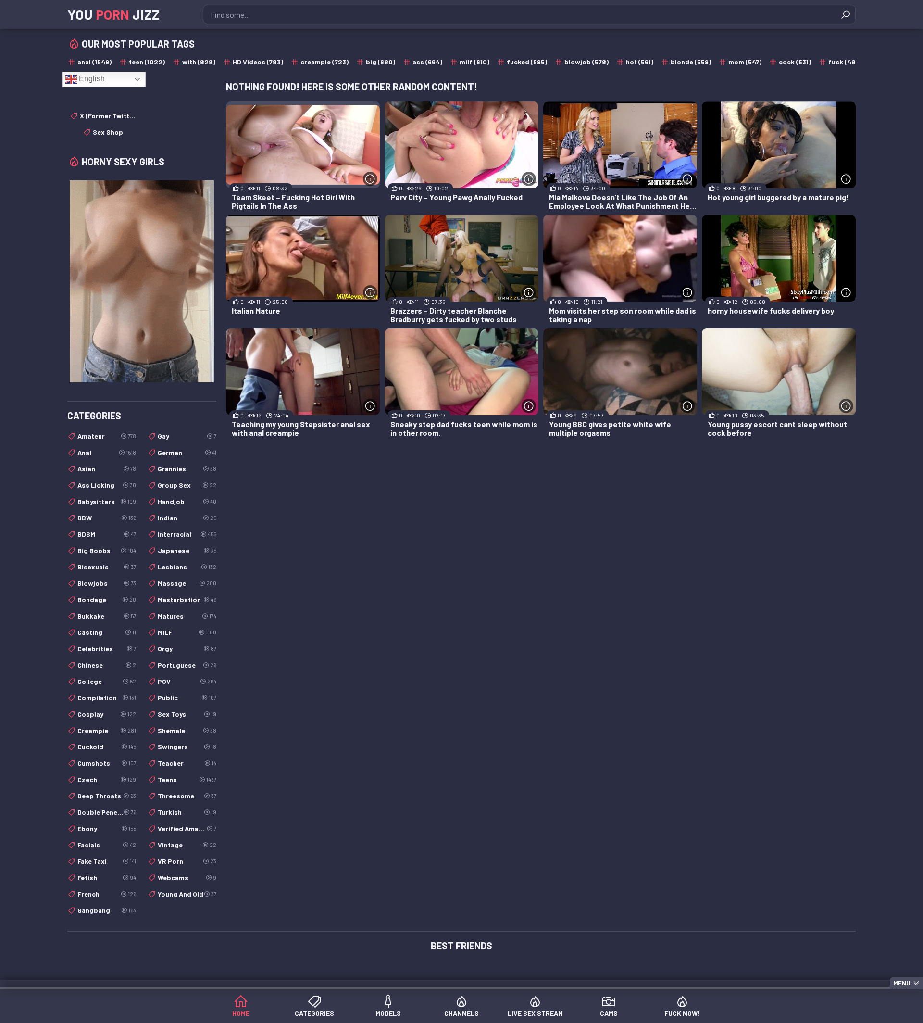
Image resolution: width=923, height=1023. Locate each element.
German (187, 452)
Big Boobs (106, 550)
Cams (609, 1013)
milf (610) (474, 62)
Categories (314, 1013)
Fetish (106, 877)
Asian (106, 469)
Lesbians (187, 567)
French (106, 894)
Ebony (106, 828)
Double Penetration (106, 812)
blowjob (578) (586, 62)
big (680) (380, 62)
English (91, 79)
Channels (461, 1013)
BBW (106, 518)
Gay (187, 436)
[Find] (845, 14)
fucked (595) (527, 62)
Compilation (106, 698)
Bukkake (106, 616)
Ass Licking (106, 485)
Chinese (106, 665)
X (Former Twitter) (108, 116)
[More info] (370, 179)
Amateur (106, 436)
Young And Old (187, 894)
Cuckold (106, 747)
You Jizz (113, 14)
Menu (902, 983)
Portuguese (187, 665)
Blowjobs (106, 583)
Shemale (187, 730)
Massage (187, 583)
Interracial (187, 534)
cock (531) (795, 62)
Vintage (187, 845)
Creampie (106, 730)
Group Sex (187, 485)
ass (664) (427, 62)
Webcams (187, 877)
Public (187, 698)
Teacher (187, 763)
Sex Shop (108, 132)
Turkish (187, 812)
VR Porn (187, 861)
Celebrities (106, 648)
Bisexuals (106, 567)
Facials (106, 845)
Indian (187, 518)
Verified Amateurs (187, 828)
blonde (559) (691, 62)
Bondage (106, 599)
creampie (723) (324, 62)
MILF (187, 632)
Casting (106, 632)
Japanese (187, 550)
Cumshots (106, 763)
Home (240, 1013)
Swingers (187, 747)
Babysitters (106, 501)
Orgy (187, 648)
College (106, 681)
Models (388, 1013)
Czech (106, 779)
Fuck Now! (682, 1013)
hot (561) (639, 62)
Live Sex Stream (535, 1013)
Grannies (187, 469)
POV (187, 681)
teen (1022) (147, 62)
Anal (106, 452)
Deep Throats (106, 796)
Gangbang (106, 910)
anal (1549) (94, 62)
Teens (187, 779)
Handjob (187, 501)
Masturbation (187, 599)
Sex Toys (187, 714)
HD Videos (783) (258, 62)
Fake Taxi (106, 861)
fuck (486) (845, 62)
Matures (187, 616)
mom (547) (744, 62)
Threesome (187, 796)
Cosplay (106, 714)
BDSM (106, 534)
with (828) (198, 62)
